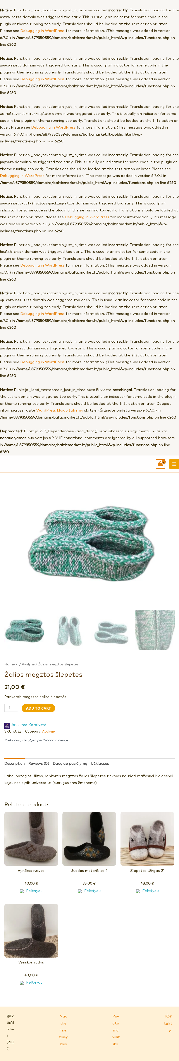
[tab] (14, 763)
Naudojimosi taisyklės (63, 1030)
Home (9, 664)
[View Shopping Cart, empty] (160, 464)
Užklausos (100, 764)
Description (14, 764)
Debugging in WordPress (42, 31)
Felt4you (34, 891)
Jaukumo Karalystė (28, 725)
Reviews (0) (38, 764)
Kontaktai (168, 1023)
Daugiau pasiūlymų (70, 764)
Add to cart (38, 708)
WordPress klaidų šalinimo (59, 410)
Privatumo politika (116, 1030)
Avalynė (28, 664)
